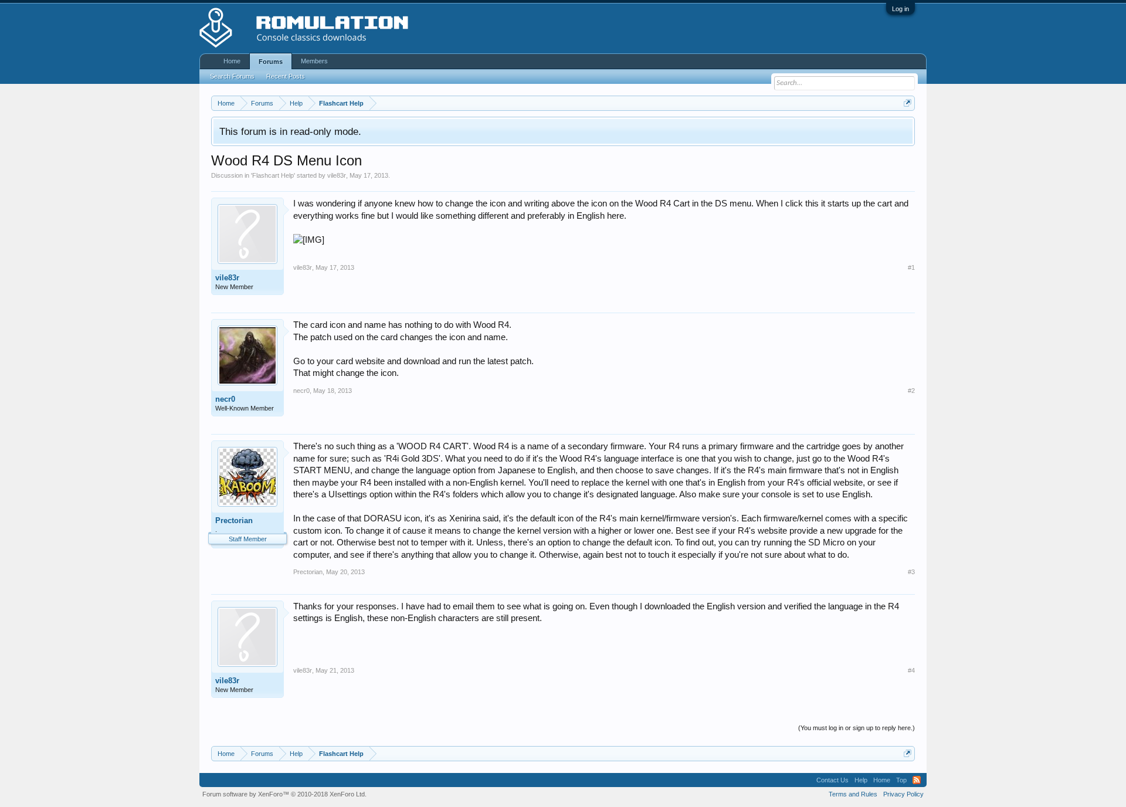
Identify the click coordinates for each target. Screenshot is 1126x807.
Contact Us (832, 780)
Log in (900, 8)
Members (314, 61)
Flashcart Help (273, 175)
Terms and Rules (853, 794)
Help (860, 780)
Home (231, 61)
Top (901, 780)
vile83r (336, 175)
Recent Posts (285, 76)
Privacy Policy (903, 794)
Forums (271, 61)
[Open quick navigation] (907, 103)
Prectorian (234, 520)
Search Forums (232, 76)
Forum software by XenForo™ (284, 794)
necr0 (225, 399)
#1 (911, 267)
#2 (911, 390)
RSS (917, 780)
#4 (911, 670)
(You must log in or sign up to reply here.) (856, 727)
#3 (911, 571)
